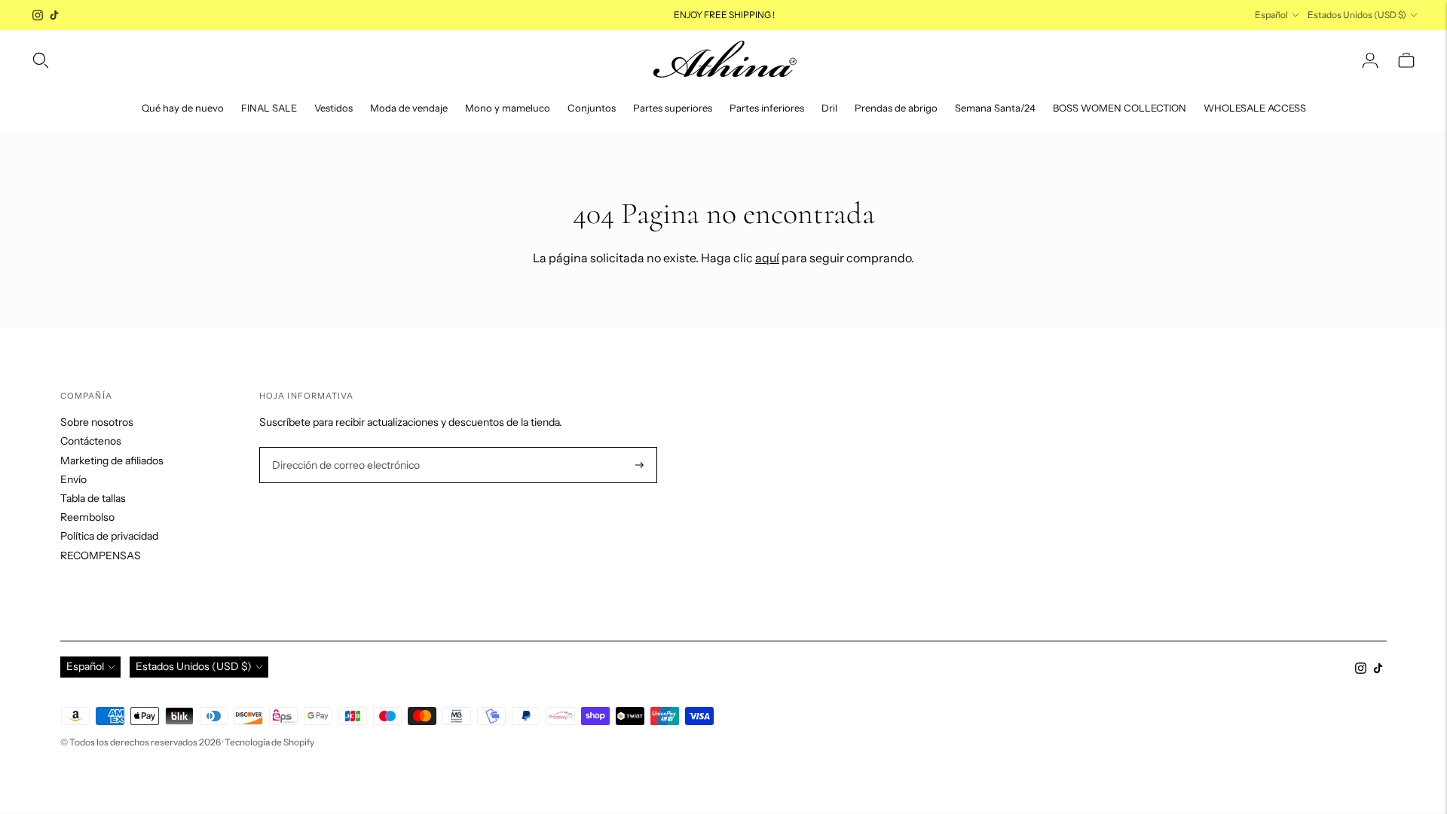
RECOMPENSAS (100, 555)
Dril (829, 108)
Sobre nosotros (96, 422)
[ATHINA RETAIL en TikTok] (54, 15)
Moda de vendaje (409, 108)
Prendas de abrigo (896, 108)
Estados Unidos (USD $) (1357, 14)
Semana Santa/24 (995, 108)
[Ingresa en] (1370, 60)
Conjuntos (591, 108)
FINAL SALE (269, 108)
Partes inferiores (767, 108)
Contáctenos (90, 441)
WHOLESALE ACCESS (1255, 108)
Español (1271, 14)
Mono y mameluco (507, 108)
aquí (767, 257)
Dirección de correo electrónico (339, 447)
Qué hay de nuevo (183, 108)
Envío (73, 479)
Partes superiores (672, 108)
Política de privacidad (109, 536)
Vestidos (333, 108)
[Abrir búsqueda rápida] (40, 60)
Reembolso (87, 517)
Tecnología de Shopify (269, 742)
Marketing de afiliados (112, 460)
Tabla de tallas (93, 498)
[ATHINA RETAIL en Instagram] (37, 15)
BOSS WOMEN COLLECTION (1119, 108)
